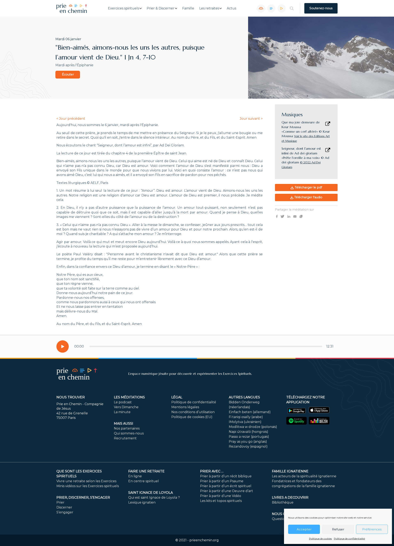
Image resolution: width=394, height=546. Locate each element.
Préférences (371, 529)
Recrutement (125, 438)
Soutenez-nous (320, 8)
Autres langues (244, 397)
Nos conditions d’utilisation (193, 412)
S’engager (64, 512)
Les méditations (129, 397)
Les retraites (209, 8)
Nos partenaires (127, 428)
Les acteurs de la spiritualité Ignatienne (304, 476)
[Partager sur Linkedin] (288, 216)
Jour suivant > (251, 119)
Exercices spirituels (123, 8)
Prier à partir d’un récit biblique (226, 476)
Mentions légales (185, 407)
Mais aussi (123, 423)
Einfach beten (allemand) (250, 412)
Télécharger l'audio (307, 197)
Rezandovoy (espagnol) (248, 446)
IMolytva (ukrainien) (245, 422)
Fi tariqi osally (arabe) (246, 417)
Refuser (338, 529)
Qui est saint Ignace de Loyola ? (154, 497)
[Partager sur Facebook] (277, 216)
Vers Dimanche (126, 407)
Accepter (304, 529)
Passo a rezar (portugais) (249, 437)
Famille (188, 8)
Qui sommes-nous (129, 433)
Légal (176, 397)
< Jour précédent (70, 119)
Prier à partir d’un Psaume (221, 481)
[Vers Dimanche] (271, 8)
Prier (60, 502)
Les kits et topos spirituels (221, 501)
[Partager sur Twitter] (282, 216)
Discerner (64, 507)
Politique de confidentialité (349, 538)
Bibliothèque (282, 502)
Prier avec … (211, 471)
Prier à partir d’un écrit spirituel (225, 486)
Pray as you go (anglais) (248, 441)
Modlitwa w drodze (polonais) (253, 427)
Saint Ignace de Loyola (150, 493)
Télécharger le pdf (308, 187)
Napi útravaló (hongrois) (248, 432)
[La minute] (281, 8)
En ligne (135, 476)
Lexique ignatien (142, 502)
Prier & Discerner (160, 8)
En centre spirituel (143, 481)
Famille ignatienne (290, 471)
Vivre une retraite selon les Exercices (86, 481)
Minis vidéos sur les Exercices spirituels (87, 486)
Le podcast (123, 402)
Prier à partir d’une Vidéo (220, 496)
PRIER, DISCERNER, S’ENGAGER (83, 497)
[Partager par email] (295, 216)
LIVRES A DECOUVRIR (290, 497)
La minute (122, 412)
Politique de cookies (320, 538)
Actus (231, 8)
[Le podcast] (261, 8)
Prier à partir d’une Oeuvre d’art (226, 491)
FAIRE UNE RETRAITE (146, 471)
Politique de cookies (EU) (191, 417)
